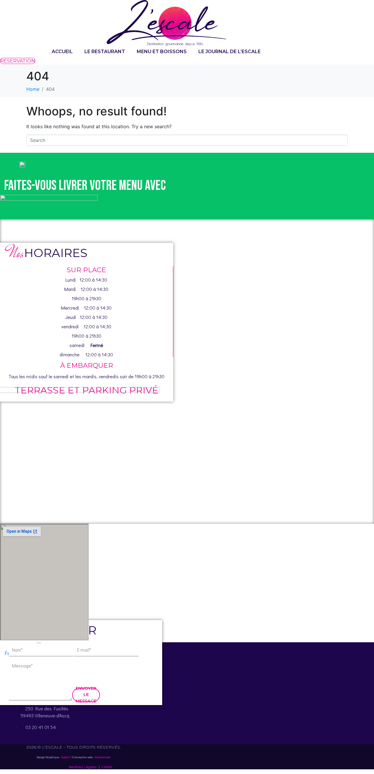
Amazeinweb (102, 757)
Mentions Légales (82, 766)
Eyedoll (65, 757)
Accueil (62, 51)
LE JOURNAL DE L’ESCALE (229, 51)
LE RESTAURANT (104, 51)
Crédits (106, 766)
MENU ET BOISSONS (162, 51)
